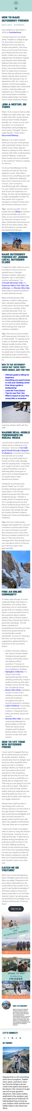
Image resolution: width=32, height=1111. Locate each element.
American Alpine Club (11, 285)
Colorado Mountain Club (12, 283)
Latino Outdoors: (12, 706)
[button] (16, 8)
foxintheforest (15, 32)
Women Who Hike (22, 288)
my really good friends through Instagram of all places (15, 450)
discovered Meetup (10, 135)
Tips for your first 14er (15, 393)
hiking (17, 212)
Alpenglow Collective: (14, 672)
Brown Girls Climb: (13, 690)
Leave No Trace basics (15, 390)
